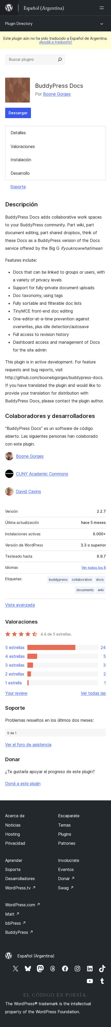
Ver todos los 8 (94, 567)
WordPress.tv (20, 887)
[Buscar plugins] (60, 59)
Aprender (13, 860)
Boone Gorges (57, 94)
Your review (16, 693)
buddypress (58, 580)
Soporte (18, 186)
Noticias (13, 825)
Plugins (64, 834)
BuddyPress (19, 932)
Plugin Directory (19, 23)
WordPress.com (22, 904)
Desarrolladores (20, 878)
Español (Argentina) (35, 955)
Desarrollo (20, 173)
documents (85, 590)
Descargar (18, 113)
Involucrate (68, 860)
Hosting (12, 834)
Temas (64, 825)
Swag (66, 887)
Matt (12, 914)
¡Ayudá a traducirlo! (55, 42)
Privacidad (15, 843)
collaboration (82, 580)
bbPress (15, 923)
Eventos (66, 869)
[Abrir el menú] (102, 8)
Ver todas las (93, 693)
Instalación (21, 159)
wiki (101, 590)
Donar (66, 878)
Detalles (18, 132)
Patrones (66, 843)
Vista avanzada (20, 604)
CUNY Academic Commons (42, 473)
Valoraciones (23, 146)
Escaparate (69, 815)
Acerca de (15, 815)
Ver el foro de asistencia (28, 744)
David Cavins (28, 491)
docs (100, 580)
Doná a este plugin (23, 783)
